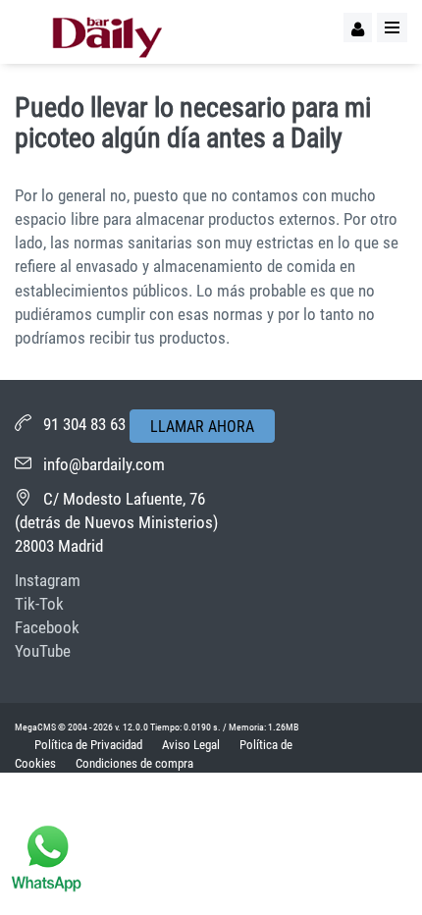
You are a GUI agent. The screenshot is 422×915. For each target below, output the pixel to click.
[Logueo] (357, 27)
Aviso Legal (191, 744)
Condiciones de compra (134, 763)
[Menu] (392, 27)
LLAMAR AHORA (202, 426)
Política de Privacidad (88, 744)
